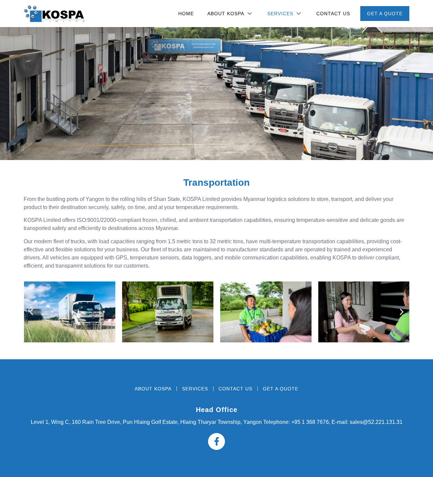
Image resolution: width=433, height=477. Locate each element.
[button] (31, 312)
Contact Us (333, 13)
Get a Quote (385, 13)
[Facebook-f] (216, 441)
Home (186, 13)
